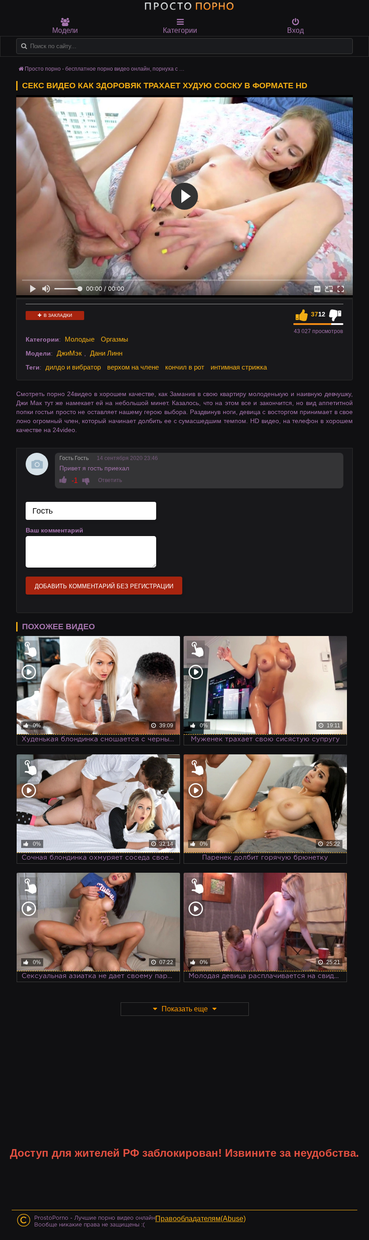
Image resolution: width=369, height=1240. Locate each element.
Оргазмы (114, 339)
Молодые (79, 339)
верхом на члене (133, 367)
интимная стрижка (239, 367)
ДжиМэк (69, 353)
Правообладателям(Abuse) (200, 1218)
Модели (65, 30)
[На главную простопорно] (189, 6)
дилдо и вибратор (73, 367)
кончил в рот (184, 367)
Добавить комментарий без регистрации (104, 586)
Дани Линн (106, 353)
